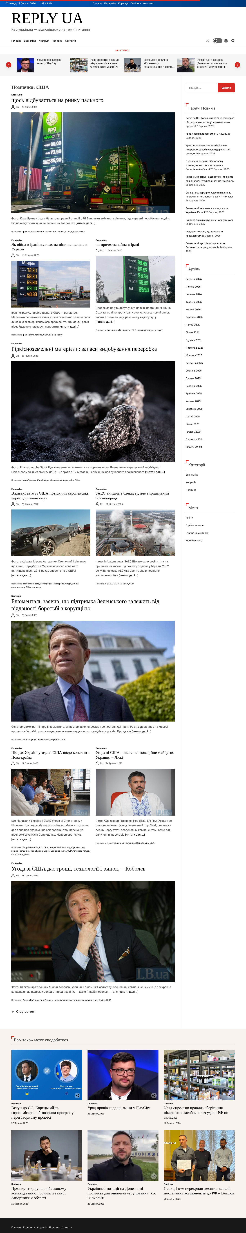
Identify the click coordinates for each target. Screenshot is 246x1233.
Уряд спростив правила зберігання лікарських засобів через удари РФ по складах (51, 65)
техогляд (36, 587)
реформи (55, 739)
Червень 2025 (194, 385)
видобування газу (76, 847)
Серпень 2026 (194, 279)
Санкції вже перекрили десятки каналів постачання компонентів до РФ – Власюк (212, 65)
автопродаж (46, 583)
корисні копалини (53, 480)
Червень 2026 (194, 294)
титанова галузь (81, 851)
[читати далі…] (85, 223)
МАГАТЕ (117, 583)
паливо (60, 231)
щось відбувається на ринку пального (57, 100)
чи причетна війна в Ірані (117, 244)
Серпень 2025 (194, 370)
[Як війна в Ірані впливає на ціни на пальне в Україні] (50, 284)
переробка (68, 480)
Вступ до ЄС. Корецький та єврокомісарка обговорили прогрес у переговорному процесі (210, 122)
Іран (25, 231)
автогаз (31, 231)
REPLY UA (47, 18)
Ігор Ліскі (43, 847)
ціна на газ (143, 330)
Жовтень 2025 (194, 355)
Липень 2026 (193, 286)
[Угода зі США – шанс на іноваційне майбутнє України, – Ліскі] (135, 792)
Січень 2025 (192, 424)
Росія (125, 583)
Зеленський (43, 739)
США (67, 231)
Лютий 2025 (193, 416)
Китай (40, 480)
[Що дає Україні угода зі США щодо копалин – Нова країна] (50, 792)
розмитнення (18, 587)
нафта (31, 334)
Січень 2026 (192, 332)
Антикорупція (30, 739)
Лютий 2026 (193, 324)
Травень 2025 (194, 393)
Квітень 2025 (193, 401)
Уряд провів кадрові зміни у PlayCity (206, 133)
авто (37, 583)
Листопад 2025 (194, 347)
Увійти (189, 517)
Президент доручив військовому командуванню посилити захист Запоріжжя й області (105, 67)
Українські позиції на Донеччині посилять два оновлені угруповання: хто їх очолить (159, 65)
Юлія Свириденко (20, 854)
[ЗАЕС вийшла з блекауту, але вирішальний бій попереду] (135, 532)
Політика (135, 3)
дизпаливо (50, 231)
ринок (75, 583)
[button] (8, 65)
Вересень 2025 (194, 363)
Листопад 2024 (194, 439)
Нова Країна (36, 851)
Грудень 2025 (193, 340)
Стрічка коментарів (197, 532)
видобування (29, 480)
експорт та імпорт (62, 583)
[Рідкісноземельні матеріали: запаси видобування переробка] (93, 411)
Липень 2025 (193, 378)
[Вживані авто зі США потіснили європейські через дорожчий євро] (50, 532)
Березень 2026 (194, 317)
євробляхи (28, 583)
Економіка (110, 3)
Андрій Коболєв (58, 847)
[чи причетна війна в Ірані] (135, 279)
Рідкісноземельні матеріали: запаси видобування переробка (84, 349)
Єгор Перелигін (30, 847)
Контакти (148, 3)
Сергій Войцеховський (55, 851)
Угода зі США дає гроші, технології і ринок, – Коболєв (78, 868)
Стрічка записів (195, 525)
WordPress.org (194, 540)
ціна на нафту (78, 231)
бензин (40, 231)
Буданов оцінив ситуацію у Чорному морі (209, 220)
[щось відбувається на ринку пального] (93, 162)
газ (113, 330)
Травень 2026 (194, 302)
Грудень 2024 (193, 431)
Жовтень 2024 (194, 447)
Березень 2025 (194, 408)
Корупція (123, 3)
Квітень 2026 (193, 309)
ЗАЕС (109, 583)
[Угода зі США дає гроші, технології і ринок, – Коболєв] (93, 931)
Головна (97, 3)
